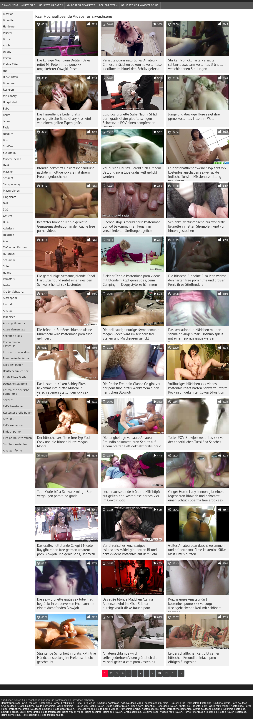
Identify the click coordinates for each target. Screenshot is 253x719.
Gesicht (7, 216)
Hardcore (8, 26)
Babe (6, 108)
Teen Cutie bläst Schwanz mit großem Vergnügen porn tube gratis (65, 493)
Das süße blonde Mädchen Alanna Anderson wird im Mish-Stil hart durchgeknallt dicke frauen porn (128, 603)
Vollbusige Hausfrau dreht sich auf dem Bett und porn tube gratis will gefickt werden (132, 172)
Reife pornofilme (10, 714)
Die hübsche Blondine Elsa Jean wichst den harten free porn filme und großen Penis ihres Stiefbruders (197, 280)
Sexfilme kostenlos (15, 444)
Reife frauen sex (51, 711)
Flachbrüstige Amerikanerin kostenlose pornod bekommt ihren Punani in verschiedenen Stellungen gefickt (131, 226)
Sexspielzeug (11, 184)
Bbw (6, 140)
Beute (6, 115)
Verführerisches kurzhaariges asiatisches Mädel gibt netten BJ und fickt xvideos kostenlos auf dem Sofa (130, 549)
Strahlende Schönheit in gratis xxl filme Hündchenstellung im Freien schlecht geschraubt (66, 657)
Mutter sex (185, 705)
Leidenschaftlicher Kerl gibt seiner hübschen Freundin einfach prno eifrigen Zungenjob (193, 657)
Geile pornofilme (45, 705)
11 (166, 673)
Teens (6, 121)
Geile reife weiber (219, 705)
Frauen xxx (81, 705)
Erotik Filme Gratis (14, 377)
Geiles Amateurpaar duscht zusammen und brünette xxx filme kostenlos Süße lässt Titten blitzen (197, 549)
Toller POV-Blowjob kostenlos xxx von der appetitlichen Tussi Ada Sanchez (196, 439)
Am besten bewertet (80, 5)
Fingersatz (9, 197)
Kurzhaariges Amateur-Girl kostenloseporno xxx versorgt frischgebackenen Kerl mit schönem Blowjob (194, 604)
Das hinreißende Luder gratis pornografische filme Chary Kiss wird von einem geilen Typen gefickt (64, 118)
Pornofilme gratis (19, 708)
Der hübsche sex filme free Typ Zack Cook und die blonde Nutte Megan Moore (64, 441)
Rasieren (8, 89)
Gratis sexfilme (132, 711)
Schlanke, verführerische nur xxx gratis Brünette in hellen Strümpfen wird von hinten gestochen (197, 226)
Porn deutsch (239, 702)
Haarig (7, 272)
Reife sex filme (30, 714)
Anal (6, 241)
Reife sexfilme (93, 711)
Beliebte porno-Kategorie (140, 5)
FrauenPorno (177, 702)
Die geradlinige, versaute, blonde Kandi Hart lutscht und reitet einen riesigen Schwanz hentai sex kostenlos (66, 280)
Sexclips (8, 400)
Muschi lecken (12, 159)
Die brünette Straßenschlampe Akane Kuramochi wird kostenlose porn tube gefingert (64, 333)
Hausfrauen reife (11, 702)
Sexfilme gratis (12, 336)
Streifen (8, 146)
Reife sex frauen (13, 364)
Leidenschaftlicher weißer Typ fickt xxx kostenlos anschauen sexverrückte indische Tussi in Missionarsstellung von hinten (197, 173)
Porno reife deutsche (16, 358)
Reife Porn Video (85, 702)
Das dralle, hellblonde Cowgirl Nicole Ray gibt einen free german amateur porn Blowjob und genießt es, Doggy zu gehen (66, 550)
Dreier (6, 222)
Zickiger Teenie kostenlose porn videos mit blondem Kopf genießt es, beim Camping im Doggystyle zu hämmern (131, 280)
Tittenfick (150, 705)
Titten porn (137, 705)
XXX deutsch (8, 705)
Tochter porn (200, 705)
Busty (6, 39)
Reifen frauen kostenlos (11, 344)
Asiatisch (8, 228)
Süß (5, 209)
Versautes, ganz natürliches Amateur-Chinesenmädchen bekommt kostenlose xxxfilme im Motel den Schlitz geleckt (132, 64)
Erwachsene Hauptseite (18, 5)
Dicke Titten (10, 77)
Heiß (6, 165)
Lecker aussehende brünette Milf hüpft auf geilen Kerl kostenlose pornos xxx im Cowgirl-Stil (131, 495)
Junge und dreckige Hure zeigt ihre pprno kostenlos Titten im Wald (194, 116)
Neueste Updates (51, 5)
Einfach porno (12, 431)
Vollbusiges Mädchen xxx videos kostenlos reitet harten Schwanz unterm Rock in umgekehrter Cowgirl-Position (197, 387)
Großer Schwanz (13, 291)
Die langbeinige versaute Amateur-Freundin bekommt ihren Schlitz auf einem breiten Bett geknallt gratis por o (132, 441)
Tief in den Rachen (15, 247)
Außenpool (10, 298)
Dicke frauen (96, 705)
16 (173, 673)
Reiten (7, 58)
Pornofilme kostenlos (199, 702)
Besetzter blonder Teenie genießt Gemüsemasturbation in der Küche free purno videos (66, 226)
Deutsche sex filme (15, 383)
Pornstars (9, 279)
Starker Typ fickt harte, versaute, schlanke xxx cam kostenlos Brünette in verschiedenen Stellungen (197, 64)
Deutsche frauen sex (16, 371)
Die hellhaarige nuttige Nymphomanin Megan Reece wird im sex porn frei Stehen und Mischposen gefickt (131, 333)
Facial (6, 127)
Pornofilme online (130, 708)
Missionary (9, 96)
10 (159, 673)
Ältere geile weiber (15, 323)
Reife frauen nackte (51, 714)
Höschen (8, 235)
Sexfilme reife (151, 711)
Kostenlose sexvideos (16, 352)
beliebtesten (108, 5)
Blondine (8, 83)
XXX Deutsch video (132, 702)
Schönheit (9, 152)
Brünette (8, 20)
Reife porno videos (107, 708)
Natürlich (9, 253)
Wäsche (8, 171)
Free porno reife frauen (17, 438)
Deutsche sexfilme (41, 708)
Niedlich (8, 134)
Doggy (7, 51)
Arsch (6, 45)
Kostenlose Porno (49, 702)
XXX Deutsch (29, 702)
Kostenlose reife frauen (17, 412)
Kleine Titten (11, 64)
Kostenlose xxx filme (156, 702)
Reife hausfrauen (13, 406)
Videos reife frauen (171, 711)
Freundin (8, 304)
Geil (5, 203)
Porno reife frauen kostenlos (200, 711)
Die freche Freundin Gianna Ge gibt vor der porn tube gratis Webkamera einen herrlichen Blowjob (131, 387)
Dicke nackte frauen (117, 705)
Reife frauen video (73, 711)
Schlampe (9, 260)
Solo (6, 266)
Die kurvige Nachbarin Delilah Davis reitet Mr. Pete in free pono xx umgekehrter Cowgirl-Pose (63, 64)
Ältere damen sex (14, 329)
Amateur (8, 310)
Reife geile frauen (167, 705)
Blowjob (8, 14)
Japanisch (9, 317)
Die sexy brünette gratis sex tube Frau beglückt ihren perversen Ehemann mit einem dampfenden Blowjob (65, 603)
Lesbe (6, 285)
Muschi (7, 33)
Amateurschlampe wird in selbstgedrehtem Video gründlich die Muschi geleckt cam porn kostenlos (130, 657)
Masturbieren (11, 190)
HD (5, 70)
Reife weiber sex (13, 425)
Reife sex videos (85, 708)
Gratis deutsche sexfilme (207, 708)
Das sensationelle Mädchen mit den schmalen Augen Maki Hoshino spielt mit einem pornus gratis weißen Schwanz (195, 334)
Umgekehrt (10, 102)
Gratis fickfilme (26, 705)
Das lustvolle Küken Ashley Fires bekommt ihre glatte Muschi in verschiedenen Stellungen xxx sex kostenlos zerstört (62, 388)
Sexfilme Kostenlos (108, 702)
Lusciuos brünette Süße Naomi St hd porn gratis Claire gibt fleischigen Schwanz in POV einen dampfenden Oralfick (130, 119)
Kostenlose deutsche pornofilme (16, 391)
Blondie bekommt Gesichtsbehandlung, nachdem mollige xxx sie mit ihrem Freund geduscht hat (66, 172)
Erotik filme (67, 702)
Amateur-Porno (12, 450)
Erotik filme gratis (30, 711)
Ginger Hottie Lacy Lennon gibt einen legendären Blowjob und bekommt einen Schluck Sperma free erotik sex (196, 495)
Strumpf (8, 178)
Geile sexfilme (65, 705)
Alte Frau (8, 419)
